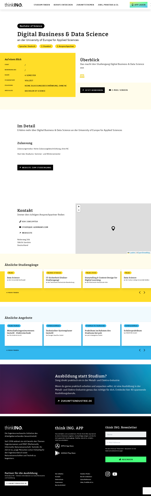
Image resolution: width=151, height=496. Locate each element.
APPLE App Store (67, 446)
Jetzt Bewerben (94, 90)
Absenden (127, 459)
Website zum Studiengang (36, 167)
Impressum (59, 482)
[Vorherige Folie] (140, 292)
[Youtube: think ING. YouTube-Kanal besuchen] (114, 474)
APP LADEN (140, 5)
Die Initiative (59, 474)
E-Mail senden (120, 90)
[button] (113, 228)
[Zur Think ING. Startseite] (13, 5)
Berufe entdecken (86, 476)
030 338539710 (30, 221)
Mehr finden (13, 292)
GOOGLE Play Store (68, 453)
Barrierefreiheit (60, 485)
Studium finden (85, 474)
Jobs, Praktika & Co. (108, 5)
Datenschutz (59, 479)
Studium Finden (42, 5)
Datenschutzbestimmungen (114, 451)
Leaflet (132, 252)
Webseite (27, 233)
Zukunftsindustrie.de (76, 400)
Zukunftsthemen (85, 5)
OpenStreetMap (144, 252)
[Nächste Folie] (144, 292)
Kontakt (57, 476)
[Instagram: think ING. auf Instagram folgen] (107, 474)
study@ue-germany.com (35, 227)
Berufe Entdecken (63, 5)
